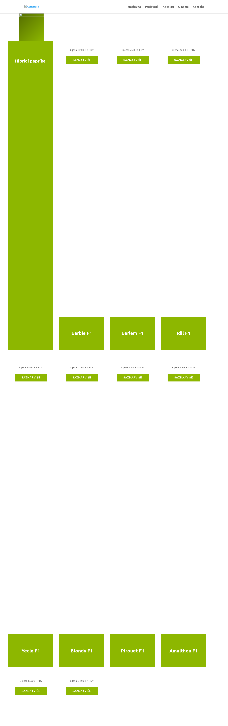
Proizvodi (152, 7)
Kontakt (198, 7)
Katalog (168, 7)
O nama (183, 7)
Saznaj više (81, 60)
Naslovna (134, 7)
